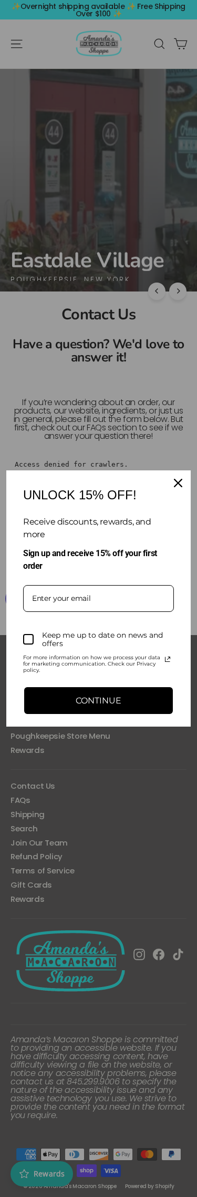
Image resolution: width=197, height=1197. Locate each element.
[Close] (178, 483)
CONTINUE (98, 701)
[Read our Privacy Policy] (167, 659)
